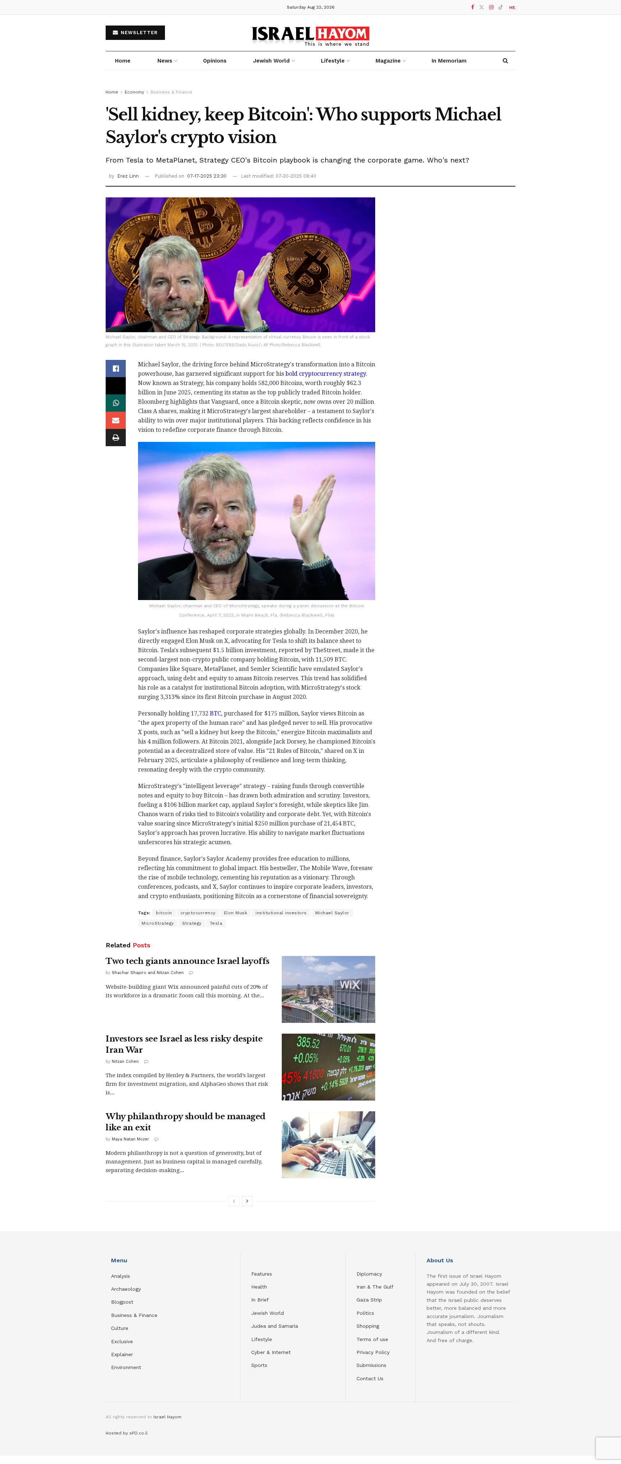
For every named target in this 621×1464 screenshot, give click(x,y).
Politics (365, 1313)
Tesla (216, 923)
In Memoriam (449, 61)
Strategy (192, 923)
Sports (259, 1365)
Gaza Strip (369, 1300)
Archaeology (126, 1289)
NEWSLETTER (138, 32)
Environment (126, 1367)
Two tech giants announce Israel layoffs (188, 961)
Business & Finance (171, 92)
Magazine (388, 61)
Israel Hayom (167, 1416)
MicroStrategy (158, 923)
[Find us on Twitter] (481, 7)
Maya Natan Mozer (130, 1139)
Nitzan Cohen (125, 1061)
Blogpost (122, 1302)
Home (122, 61)
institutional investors (281, 912)
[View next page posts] (247, 1201)
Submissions (371, 1365)
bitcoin (164, 912)
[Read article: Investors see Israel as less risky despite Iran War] (328, 1067)
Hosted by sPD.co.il (127, 1433)
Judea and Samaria (274, 1326)
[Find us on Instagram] (491, 7)
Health (259, 1287)
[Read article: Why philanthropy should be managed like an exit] (328, 1144)
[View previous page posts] (234, 1201)
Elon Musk (236, 912)
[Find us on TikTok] (500, 7)
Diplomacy (370, 1274)
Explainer (122, 1354)
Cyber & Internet (271, 1352)
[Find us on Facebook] (472, 7)
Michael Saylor (332, 912)
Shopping (367, 1326)
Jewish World (267, 1313)
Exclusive (122, 1341)
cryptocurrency (198, 912)
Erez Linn (128, 176)
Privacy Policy (373, 1352)
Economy (134, 92)
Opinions (214, 61)
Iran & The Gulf (375, 1287)
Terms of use (372, 1339)
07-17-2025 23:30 (206, 176)
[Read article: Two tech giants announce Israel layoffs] (328, 989)
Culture (119, 1328)
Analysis (121, 1276)
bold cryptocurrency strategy (325, 373)
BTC (215, 713)
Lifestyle (261, 1339)
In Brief (260, 1300)
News (164, 61)
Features (261, 1274)
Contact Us (369, 1378)
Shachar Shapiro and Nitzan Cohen (148, 972)
